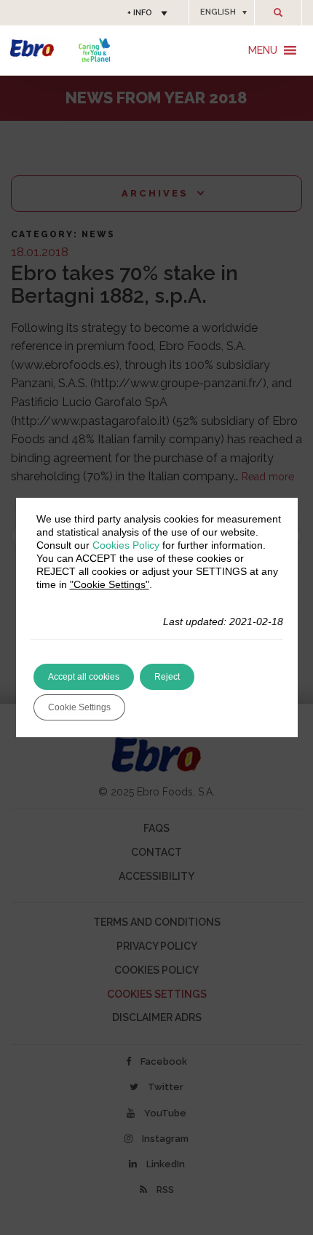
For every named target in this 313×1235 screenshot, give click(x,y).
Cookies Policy (125, 545)
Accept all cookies (83, 677)
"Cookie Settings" (109, 584)
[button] (221, 12)
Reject (167, 677)
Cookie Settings (79, 707)
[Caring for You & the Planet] (94, 50)
